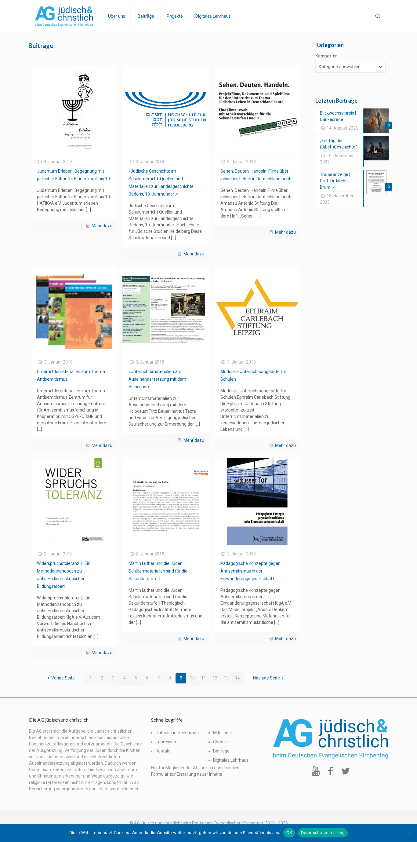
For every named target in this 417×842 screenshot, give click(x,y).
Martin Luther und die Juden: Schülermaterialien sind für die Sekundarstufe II (158, 571)
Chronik (220, 741)
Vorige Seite (63, 677)
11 (203, 677)
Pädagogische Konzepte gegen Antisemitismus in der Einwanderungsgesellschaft (250, 571)
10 (192, 677)
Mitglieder (222, 732)
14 (237, 677)
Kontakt (163, 751)
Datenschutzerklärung (177, 732)
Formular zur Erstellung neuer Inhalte (186, 774)
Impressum (167, 741)
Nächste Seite (266, 677)
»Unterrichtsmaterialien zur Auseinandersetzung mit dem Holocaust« (157, 379)
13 (226, 677)
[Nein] (409, 833)
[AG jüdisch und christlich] (64, 16)
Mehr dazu (102, 225)
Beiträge (221, 751)
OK (289, 832)
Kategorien (326, 55)
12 (214, 677)
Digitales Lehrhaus (230, 760)
